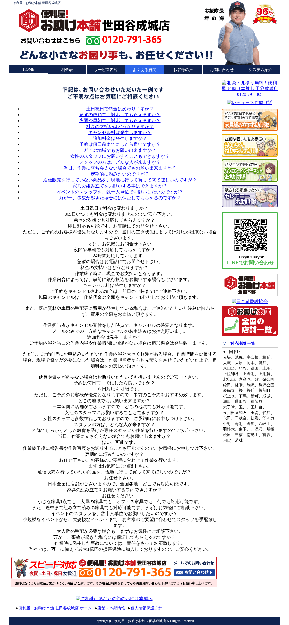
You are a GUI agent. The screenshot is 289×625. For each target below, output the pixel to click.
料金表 (67, 70)
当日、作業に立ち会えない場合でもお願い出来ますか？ (120, 168)
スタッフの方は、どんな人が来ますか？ (120, 162)
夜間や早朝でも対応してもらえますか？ (120, 120)
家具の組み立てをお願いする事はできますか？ (120, 185)
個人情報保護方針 (146, 608)
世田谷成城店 (136, 25)
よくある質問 (144, 70)
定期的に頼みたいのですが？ (120, 174)
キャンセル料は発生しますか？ (120, 132)
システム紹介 (260, 70)
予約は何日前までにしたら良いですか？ (120, 144)
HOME (28, 69)
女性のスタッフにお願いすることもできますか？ (120, 156)
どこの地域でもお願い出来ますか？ (120, 150)
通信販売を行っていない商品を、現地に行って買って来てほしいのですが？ (120, 180)
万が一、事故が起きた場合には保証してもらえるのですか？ (120, 197)
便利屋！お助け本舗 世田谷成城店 (37, 3)
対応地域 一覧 (242, 343)
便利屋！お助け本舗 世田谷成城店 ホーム (55, 608)
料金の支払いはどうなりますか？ (120, 126)
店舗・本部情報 (111, 608)
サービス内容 (106, 70)
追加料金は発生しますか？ (120, 138)
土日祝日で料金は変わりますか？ (120, 108)
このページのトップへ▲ (251, 607)
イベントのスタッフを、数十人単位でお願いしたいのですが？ (120, 191)
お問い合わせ (222, 70)
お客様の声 (183, 70)
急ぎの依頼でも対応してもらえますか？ (120, 114)
